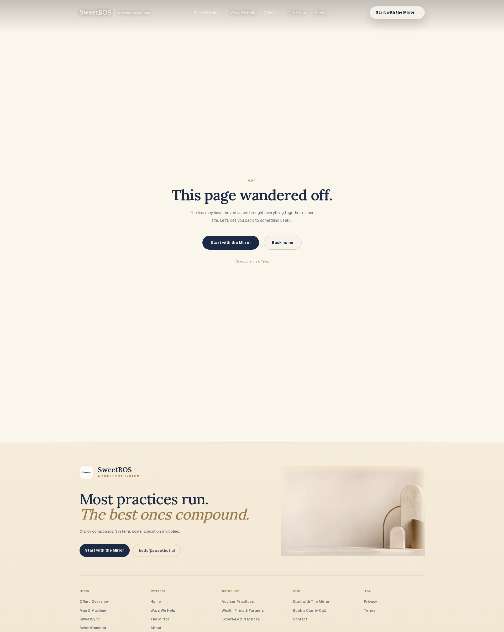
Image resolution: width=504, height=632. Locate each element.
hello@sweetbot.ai (157, 550)
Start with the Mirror (231, 242)
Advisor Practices (238, 601)
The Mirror (297, 12)
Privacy (370, 601)
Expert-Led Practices (241, 619)
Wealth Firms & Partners (243, 610)
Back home (282, 242)
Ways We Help (242, 12)
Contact (300, 619)
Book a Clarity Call (309, 610)
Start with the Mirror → (397, 12)
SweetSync (90, 619)
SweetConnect (93, 627)
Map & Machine (93, 610)
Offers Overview (94, 601)
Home (155, 601)
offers (263, 261)
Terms (369, 610)
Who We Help (205, 12)
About (320, 12)
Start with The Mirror (311, 601)
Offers (269, 12)
